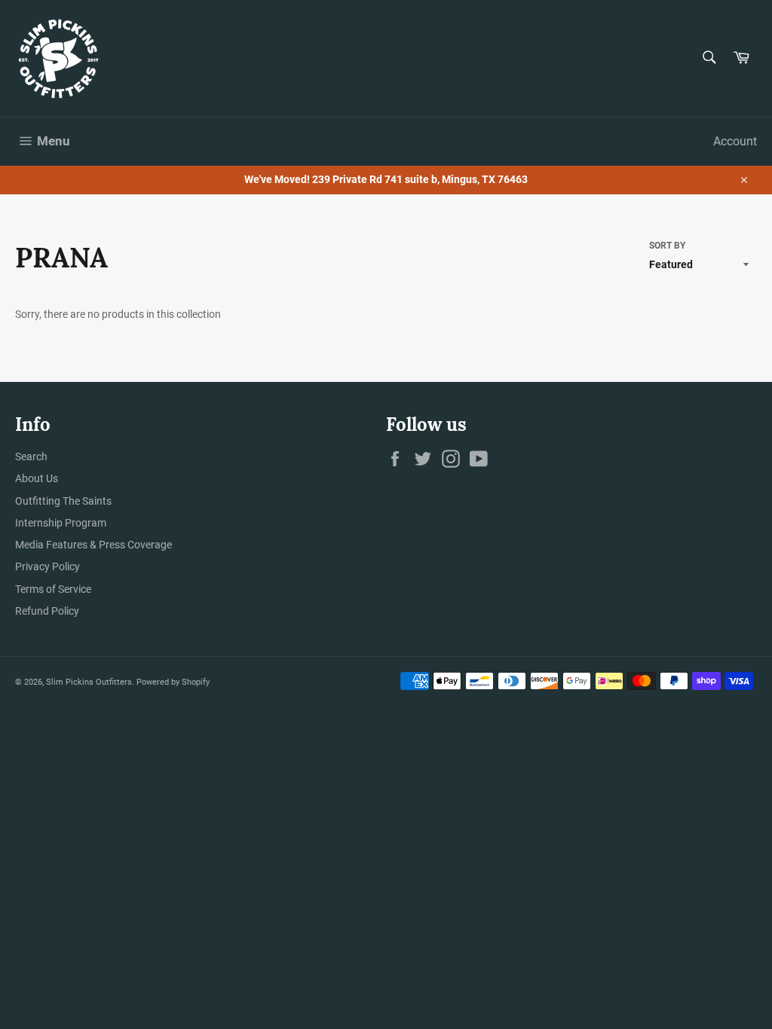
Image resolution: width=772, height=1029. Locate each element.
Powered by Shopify (173, 682)
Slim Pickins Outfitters (89, 682)
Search (31, 456)
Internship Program (60, 523)
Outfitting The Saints (63, 501)
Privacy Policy (47, 566)
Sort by (667, 245)
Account (735, 141)
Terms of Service (53, 589)
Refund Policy (47, 611)
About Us (36, 478)
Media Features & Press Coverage (93, 545)
